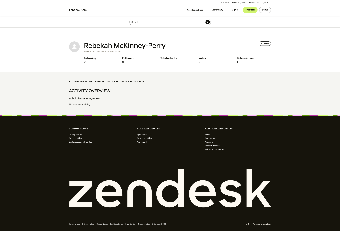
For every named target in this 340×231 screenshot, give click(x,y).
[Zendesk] (170, 188)
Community (217, 9)
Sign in (235, 9)
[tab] (80, 82)
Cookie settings (116, 224)
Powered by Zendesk (261, 224)
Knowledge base (195, 9)
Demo (265, 9)
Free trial (250, 9)
